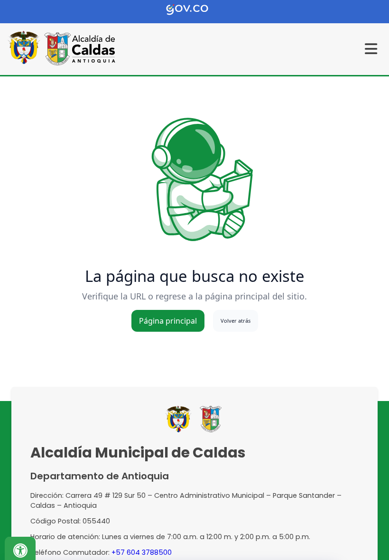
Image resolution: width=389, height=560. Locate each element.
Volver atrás (235, 320)
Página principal (168, 321)
